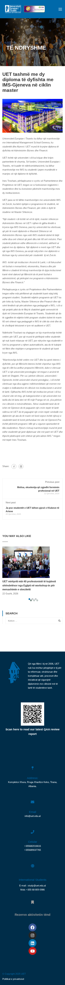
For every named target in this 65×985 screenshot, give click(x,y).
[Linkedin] (32, 943)
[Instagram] (32, 935)
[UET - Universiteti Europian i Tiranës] (13, 10)
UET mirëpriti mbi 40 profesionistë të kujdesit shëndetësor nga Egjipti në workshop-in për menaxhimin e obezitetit (29, 585)
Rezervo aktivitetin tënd (32, 914)
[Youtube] (32, 951)
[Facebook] (14, 466)
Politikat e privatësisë (13, 979)
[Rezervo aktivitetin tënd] (32, 900)
